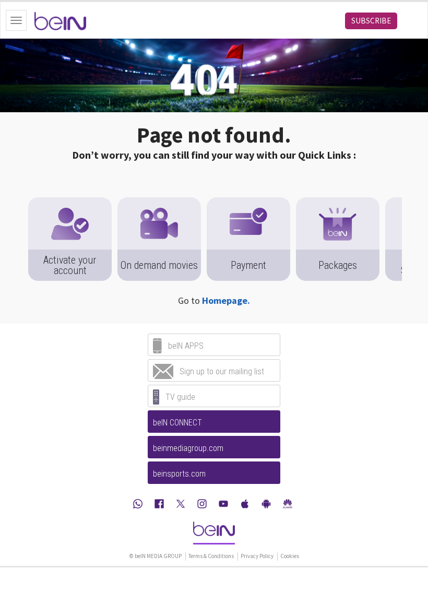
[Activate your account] (70, 202)
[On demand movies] (159, 202)
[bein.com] (214, 532)
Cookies (289, 556)
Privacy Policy (257, 556)
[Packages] (338, 202)
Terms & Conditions (211, 556)
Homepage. (226, 300)
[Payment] (248, 202)
